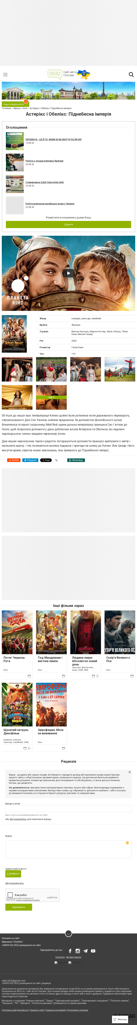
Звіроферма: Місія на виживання (50, 731)
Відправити (18, 907)
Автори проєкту (74, 957)
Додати (68, 224)
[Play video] (68, 273)
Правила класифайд (55, 1010)
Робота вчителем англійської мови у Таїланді (50, 204)
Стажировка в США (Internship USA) (45, 182)
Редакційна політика (77, 1010)
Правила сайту (37, 1010)
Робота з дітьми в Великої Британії (44, 161)
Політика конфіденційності (15, 1010)
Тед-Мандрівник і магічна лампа (50, 659)
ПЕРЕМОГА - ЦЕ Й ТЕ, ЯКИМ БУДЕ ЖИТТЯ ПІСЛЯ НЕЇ (54, 139)
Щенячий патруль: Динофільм (16, 731)
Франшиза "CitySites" (12, 942)
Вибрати (14, 873)
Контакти (60, 957)
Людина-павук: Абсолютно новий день (84, 661)
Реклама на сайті (10, 938)
